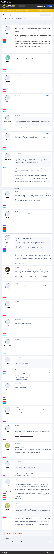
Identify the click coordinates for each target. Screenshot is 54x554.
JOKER (7, 431)
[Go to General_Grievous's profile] (7, 117)
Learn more (2, 1)
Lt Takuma (8, 307)
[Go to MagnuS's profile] (7, 445)
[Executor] (8, 81)
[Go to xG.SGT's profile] (7, 213)
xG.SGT (7, 217)
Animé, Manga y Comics (20, 18)
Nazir (8, 273)
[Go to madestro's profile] (7, 237)
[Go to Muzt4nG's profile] (7, 57)
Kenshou (7, 325)
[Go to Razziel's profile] (7, 193)
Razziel (7, 197)
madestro (8, 241)
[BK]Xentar (8, 413)
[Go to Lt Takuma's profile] (7, 303)
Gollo (8, 289)
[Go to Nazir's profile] (7, 269)
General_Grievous (46, 51)
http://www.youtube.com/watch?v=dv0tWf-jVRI (24, 436)
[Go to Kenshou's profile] (7, 321)
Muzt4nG (8, 61)
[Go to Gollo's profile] (7, 285)
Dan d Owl (6, 18)
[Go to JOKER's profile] (7, 427)
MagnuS (7, 449)
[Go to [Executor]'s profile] (7, 77)
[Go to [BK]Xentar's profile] (7, 409)
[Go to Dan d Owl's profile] (3, 18)
